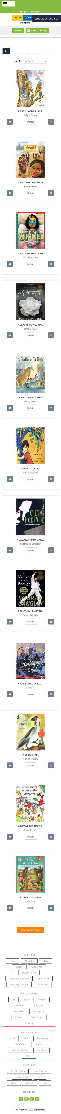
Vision (14, 1083)
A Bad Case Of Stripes (30, 253)
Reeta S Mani (30, 186)
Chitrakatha (38, 1011)
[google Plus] (31, 1099)
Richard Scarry (30, 830)
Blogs (45, 961)
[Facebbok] (21, 1099)
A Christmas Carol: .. (30, 683)
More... (29, 1056)
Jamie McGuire (30, 328)
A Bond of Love (30, 468)
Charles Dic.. (30, 687)
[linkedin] (37, 1099)
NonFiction (21, 1044)
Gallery (19, 967)
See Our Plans (18, 1071)
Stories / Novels (20, 1050)
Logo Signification (19, 984)
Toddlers (41, 1050)
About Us (29, 961)
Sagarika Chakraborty (30, 544)
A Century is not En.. (30, 611)
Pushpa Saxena (30, 472)
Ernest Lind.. (30, 901)
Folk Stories (37, 1017)
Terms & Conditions (19, 978)
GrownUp (29, 1023)
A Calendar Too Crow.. (30, 539)
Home (13, 961)
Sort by (18, 61)
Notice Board (22, 1077)
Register (37, 11)
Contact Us (42, 984)
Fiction (18, 1017)
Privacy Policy (29, 972)
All (13, 999)
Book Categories (47, 18)
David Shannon (30, 257)
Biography (38, 1005)
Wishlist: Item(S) (39, 30)
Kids (26, 1038)
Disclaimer (37, 967)
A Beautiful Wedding (30, 324)
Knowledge (42, 1038)
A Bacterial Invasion (30, 182)
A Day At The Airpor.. (30, 826)
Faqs (40, 1077)
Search (18, 30)
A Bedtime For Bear (30, 397)
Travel (27, 999)
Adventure (20, 1005)
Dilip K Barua (30, 115)
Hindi (12, 1038)
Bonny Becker (30, 401)
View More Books (30, 930)
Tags (44, 1083)
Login (24, 11)
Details (30, 121)
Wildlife (42, 999)
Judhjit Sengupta (30, 759)
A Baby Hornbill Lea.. (30, 111)
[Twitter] (26, 1099)
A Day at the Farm (30, 897)
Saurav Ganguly (30, 615)
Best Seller (19, 1011)
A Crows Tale (31, 754)
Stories (38, 1044)
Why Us (29, 1083)
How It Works (40, 1071)
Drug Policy (43, 978)
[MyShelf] (51, 122)
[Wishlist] (10, 122)
